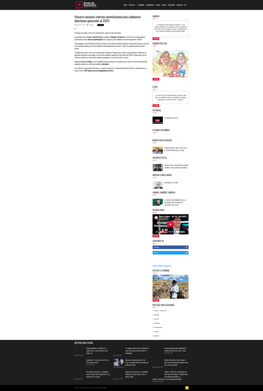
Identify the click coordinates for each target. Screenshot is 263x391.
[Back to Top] (187, 387)
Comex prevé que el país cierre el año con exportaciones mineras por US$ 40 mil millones (176, 362)
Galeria (164, 5)
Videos (158, 5)
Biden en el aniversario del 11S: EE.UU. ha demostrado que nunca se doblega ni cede (136, 362)
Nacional (156, 315)
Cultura (156, 332)
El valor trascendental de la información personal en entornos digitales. (175, 202)
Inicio (125, 5)
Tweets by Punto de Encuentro (162, 266)
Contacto (179, 5)
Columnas (141, 5)
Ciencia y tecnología (160, 311)
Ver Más (156, 38)
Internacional (158, 327)
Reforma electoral (171, 183)
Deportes (157, 336)
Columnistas (150, 5)
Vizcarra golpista (171, 118)
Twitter (156, 252)
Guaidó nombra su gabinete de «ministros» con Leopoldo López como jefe (97, 350)
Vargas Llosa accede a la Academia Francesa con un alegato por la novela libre (136, 374)
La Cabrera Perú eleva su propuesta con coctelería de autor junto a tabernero (137, 350)
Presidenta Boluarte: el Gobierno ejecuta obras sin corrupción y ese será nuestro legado (98, 374)
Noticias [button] (132, 5)
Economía (157, 323)
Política (90, 24)
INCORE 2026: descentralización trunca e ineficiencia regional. (176, 166)
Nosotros (171, 5)
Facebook (156, 247)
